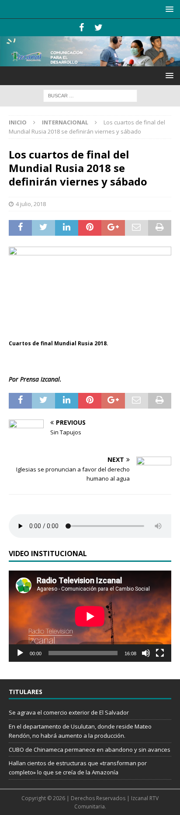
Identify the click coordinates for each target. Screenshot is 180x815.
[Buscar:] (90, 95)
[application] (90, 616)
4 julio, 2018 (31, 204)
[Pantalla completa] (160, 653)
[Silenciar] (146, 653)
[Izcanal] (90, 61)
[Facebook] (81, 27)
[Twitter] (98, 27)
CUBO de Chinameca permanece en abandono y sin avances (89, 749)
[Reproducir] (20, 653)
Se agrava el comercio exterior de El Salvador (69, 712)
